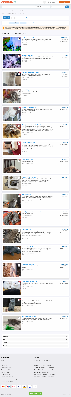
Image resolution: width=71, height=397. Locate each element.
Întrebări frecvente (6, 367)
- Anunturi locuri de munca (44, 367)
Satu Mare (23, 22)
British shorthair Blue (28, 229)
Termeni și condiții (5, 372)
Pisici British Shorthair (28, 142)
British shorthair (26, 299)
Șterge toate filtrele (32, 22)
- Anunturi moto (41, 372)
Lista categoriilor (5, 374)
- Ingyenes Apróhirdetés (44, 374)
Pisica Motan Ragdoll (28, 159)
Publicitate (4, 365)
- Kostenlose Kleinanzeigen (44, 376)
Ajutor (2, 360)
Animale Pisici (13, 23)
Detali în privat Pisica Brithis (30, 281)
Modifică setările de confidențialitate (10, 379)
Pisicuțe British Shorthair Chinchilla (32, 125)
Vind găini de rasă (27, 55)
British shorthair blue (28, 194)
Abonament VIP (5, 370)
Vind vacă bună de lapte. (29, 107)
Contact (3, 363)
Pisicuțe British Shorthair (29, 177)
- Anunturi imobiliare (42, 365)
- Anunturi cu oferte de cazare (45, 370)
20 (23, 33)
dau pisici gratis (26, 90)
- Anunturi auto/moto (43, 363)
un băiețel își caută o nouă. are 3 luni (32, 212)
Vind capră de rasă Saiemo (30, 37)
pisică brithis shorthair (28, 246)
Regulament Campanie (7, 381)
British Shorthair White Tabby (30, 72)
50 (25, 33)
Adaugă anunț (65, 2)
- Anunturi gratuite (42, 360)
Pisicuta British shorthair (29, 316)
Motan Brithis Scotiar (28, 264)
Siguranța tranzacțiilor (7, 376)
